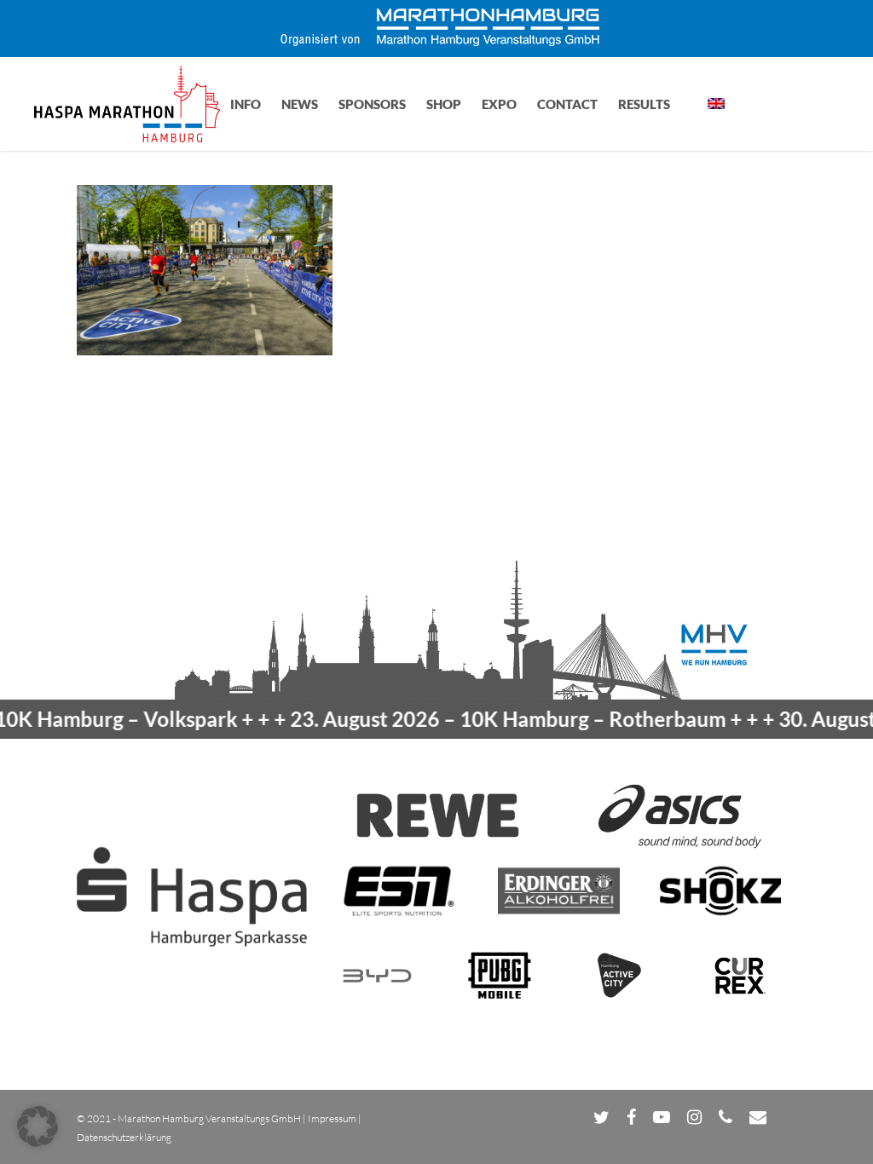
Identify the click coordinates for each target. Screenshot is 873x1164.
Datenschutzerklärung (124, 1137)
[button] (37, 1126)
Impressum (332, 1118)
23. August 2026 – (481, 718)
